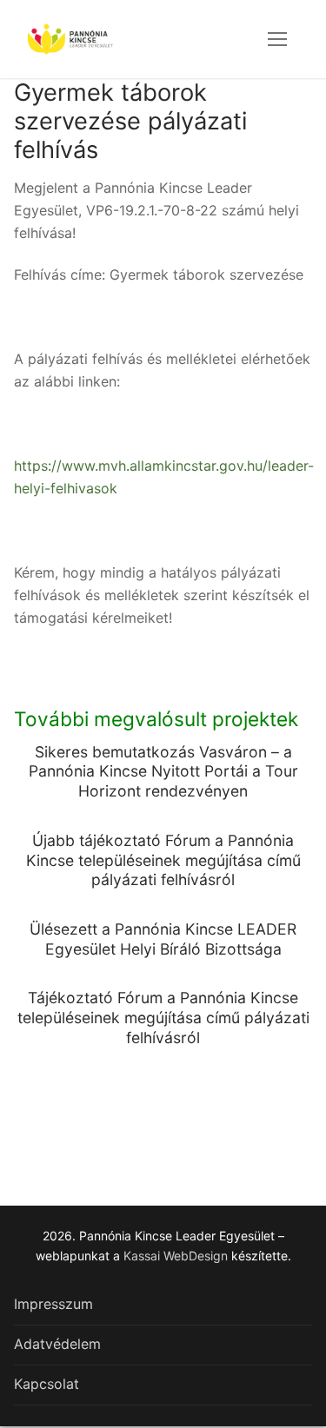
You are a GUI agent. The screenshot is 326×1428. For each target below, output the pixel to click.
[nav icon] (277, 39)
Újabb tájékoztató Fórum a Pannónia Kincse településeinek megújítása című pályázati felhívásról (163, 860)
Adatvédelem (57, 1343)
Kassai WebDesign (175, 1255)
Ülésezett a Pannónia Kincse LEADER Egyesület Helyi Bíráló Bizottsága (163, 939)
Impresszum (53, 1303)
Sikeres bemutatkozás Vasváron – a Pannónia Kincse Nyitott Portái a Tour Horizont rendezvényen (163, 772)
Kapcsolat (46, 1383)
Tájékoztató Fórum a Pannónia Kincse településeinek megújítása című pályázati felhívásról (163, 1017)
